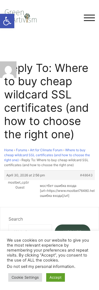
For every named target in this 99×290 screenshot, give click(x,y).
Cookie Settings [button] (25, 277)
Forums (21, 150)
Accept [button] (56, 277)
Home (8, 150)
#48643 (86, 175)
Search (16, 219)
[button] (7, 21)
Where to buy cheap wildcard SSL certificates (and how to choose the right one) (47, 155)
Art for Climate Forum (46, 150)
